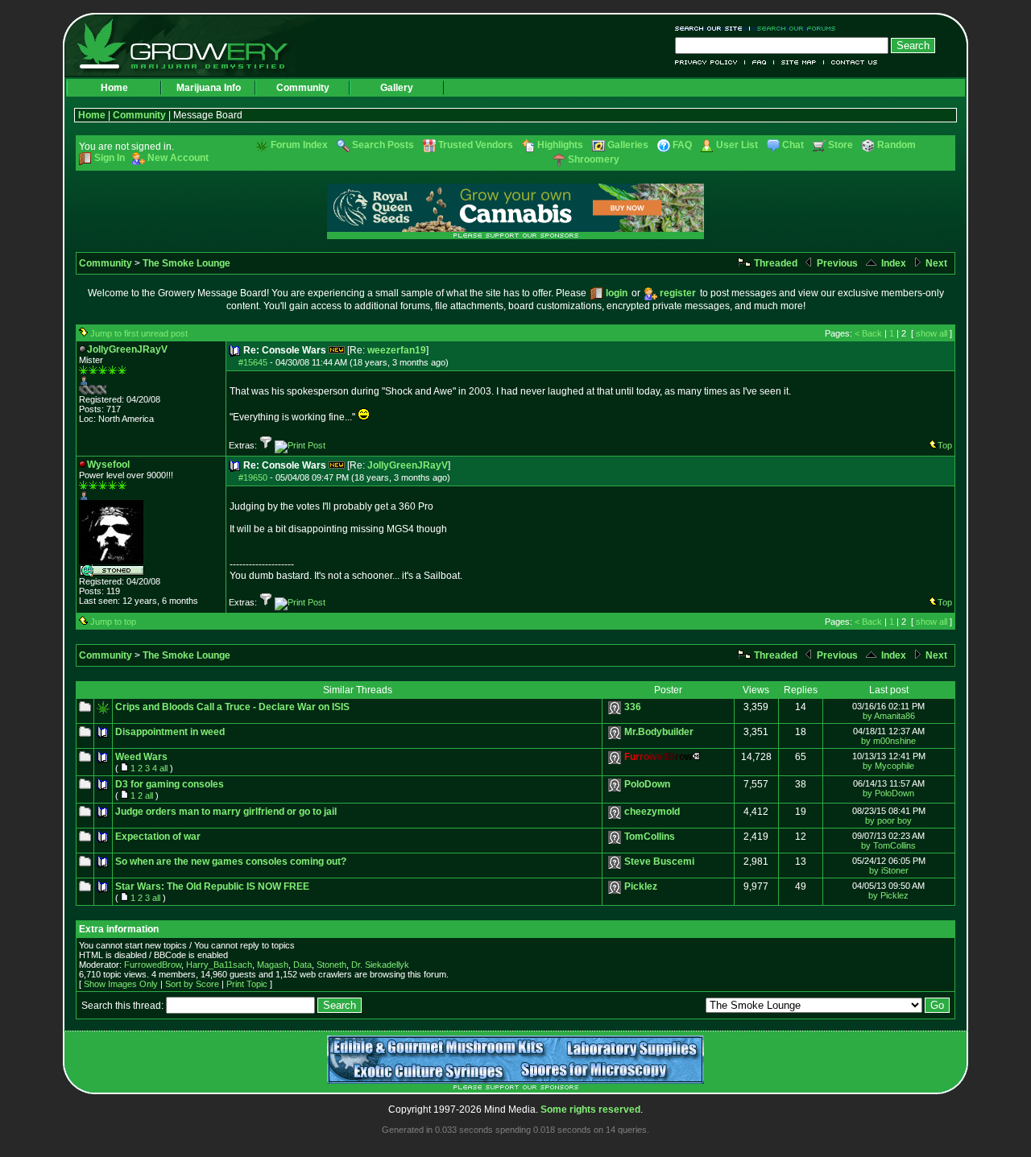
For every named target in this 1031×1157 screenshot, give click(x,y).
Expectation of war (158, 836)
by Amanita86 (889, 716)
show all (931, 333)
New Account (178, 157)
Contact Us (851, 62)
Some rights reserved (590, 1109)
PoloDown (647, 784)
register (678, 293)
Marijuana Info (208, 87)
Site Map (799, 62)
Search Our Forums (793, 29)
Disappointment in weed (170, 732)
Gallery (396, 87)
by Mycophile (888, 766)
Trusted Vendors (475, 145)
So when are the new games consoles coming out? (230, 861)
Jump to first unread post (139, 333)
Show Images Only (121, 984)
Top (945, 445)
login (616, 293)
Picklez (640, 886)
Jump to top (113, 621)
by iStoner (889, 870)
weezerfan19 (396, 350)
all (163, 768)
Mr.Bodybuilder (659, 732)
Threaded (774, 263)
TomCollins (649, 836)
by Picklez (888, 895)
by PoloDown (888, 793)
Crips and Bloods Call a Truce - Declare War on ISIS (232, 707)
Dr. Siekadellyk (380, 964)
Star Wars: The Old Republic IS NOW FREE (212, 886)
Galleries (627, 145)
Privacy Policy (710, 62)
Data (302, 964)
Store (840, 145)
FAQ (759, 62)
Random (896, 145)
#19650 (252, 477)
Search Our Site (712, 29)
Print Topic (246, 984)
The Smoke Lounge (186, 263)
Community (302, 87)
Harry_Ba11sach (219, 964)
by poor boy (888, 820)
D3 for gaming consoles (169, 784)
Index (892, 263)
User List (737, 145)
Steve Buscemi (659, 861)
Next (935, 263)
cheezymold (652, 811)
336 (632, 707)
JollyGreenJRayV (407, 465)
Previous (836, 263)
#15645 (252, 362)
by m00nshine (888, 741)
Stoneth (331, 964)
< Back (868, 333)
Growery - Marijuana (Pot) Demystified (192, 44)
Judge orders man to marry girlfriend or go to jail (226, 811)
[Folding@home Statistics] (111, 391)
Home (114, 87)
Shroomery (593, 159)
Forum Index (299, 145)
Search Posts (383, 145)
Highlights (560, 145)
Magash (272, 964)
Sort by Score (192, 984)
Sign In (109, 157)
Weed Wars (141, 756)
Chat (793, 145)
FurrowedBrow (152, 964)
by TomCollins (888, 845)
